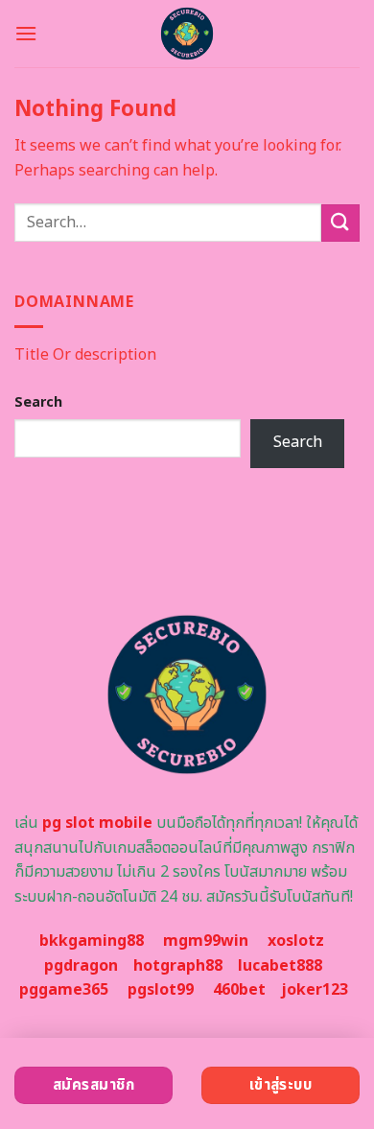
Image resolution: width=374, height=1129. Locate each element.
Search (38, 402)
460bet (239, 989)
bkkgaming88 (91, 941)
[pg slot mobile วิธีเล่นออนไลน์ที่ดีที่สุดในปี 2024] (187, 33)
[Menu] (25, 33)
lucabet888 (280, 965)
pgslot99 (161, 989)
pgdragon (81, 965)
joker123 (314, 989)
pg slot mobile (97, 823)
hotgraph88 (177, 965)
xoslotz (296, 941)
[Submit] (340, 223)
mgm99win (205, 941)
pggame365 (63, 989)
